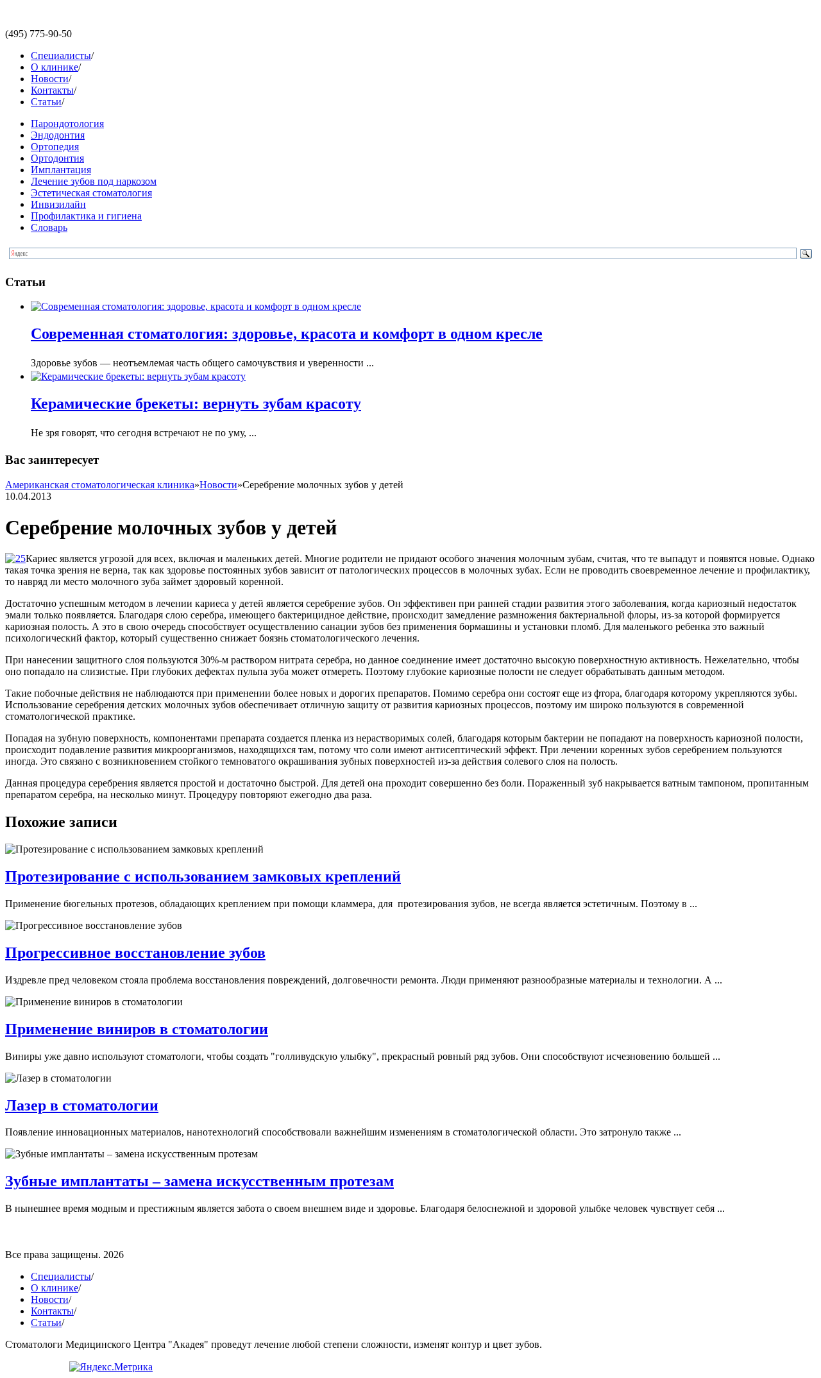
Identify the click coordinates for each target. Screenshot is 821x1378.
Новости (50, 78)
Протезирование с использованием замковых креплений (203, 876)
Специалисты (61, 55)
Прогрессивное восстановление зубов (135, 952)
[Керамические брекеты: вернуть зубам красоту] (138, 376)
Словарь (49, 227)
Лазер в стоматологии (81, 1105)
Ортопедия (55, 146)
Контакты (52, 90)
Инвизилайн (58, 204)
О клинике (54, 67)
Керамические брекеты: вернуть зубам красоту (196, 403)
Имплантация (61, 169)
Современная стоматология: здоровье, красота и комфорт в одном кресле (287, 333)
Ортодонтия (57, 158)
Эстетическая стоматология (91, 192)
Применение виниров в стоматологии (136, 1029)
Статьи (46, 101)
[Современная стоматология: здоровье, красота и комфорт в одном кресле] (196, 306)
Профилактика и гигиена (86, 215)
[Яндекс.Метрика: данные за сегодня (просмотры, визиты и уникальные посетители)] (111, 1367)
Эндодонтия (58, 135)
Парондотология (67, 123)
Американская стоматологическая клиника (99, 484)
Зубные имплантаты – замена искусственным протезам (199, 1181)
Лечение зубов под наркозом (94, 181)
